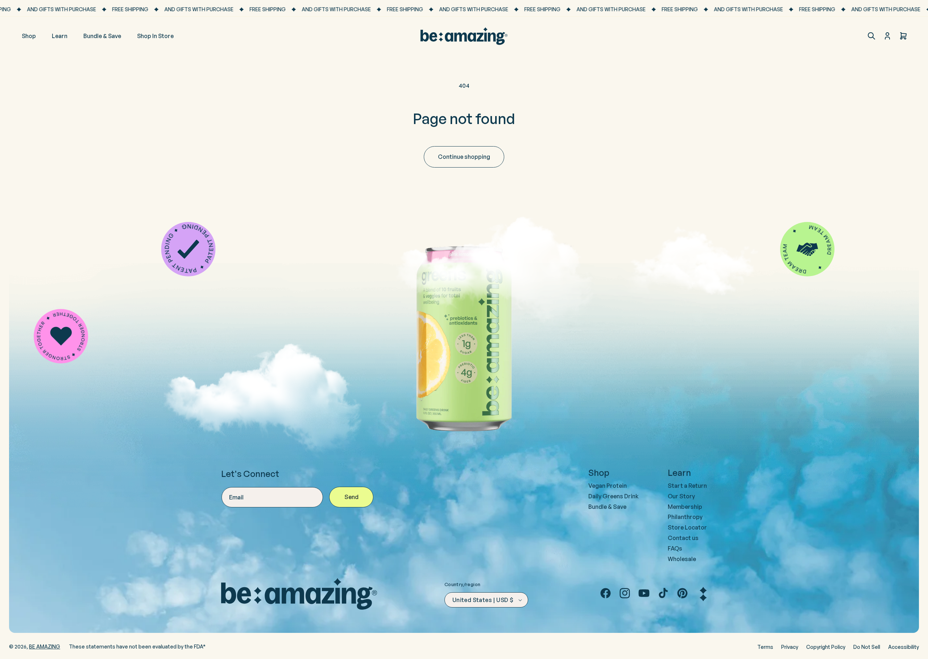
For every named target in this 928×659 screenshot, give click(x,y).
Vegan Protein (607, 485)
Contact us (683, 537)
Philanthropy (685, 516)
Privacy (789, 647)
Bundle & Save (607, 506)
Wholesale (682, 559)
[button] (871, 36)
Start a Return (687, 485)
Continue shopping (464, 156)
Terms (765, 647)
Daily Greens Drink (613, 496)
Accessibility (903, 647)
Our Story (681, 496)
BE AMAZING (44, 646)
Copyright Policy (825, 647)
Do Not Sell (866, 647)
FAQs (675, 548)
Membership (685, 506)
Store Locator (687, 527)
